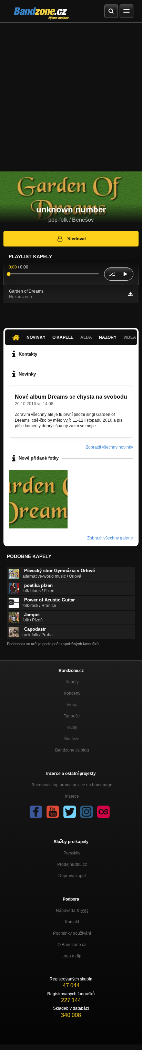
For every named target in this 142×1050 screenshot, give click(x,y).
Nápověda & (72, 910)
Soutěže (72, 738)
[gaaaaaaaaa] (38, 499)
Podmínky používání (72, 933)
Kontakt (72, 922)
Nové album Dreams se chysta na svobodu (71, 397)
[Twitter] (69, 812)
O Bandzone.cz (72, 944)
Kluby (72, 727)
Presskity (71, 853)
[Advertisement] (71, 97)
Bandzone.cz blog (72, 750)
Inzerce (72, 796)
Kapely (72, 682)
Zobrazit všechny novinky (109, 447)
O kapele (62, 337)
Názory (107, 337)
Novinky (36, 337)
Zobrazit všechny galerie (110, 538)
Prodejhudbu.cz (72, 864)
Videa (72, 704)
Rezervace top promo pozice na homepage (71, 785)
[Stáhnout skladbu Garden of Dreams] (130, 294)
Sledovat (76, 238)
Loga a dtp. (71, 956)
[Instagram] (86, 812)
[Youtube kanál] (53, 812)
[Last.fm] (103, 812)
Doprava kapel (72, 875)
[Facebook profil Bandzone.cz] (36, 812)
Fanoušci (72, 716)
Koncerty (72, 693)
